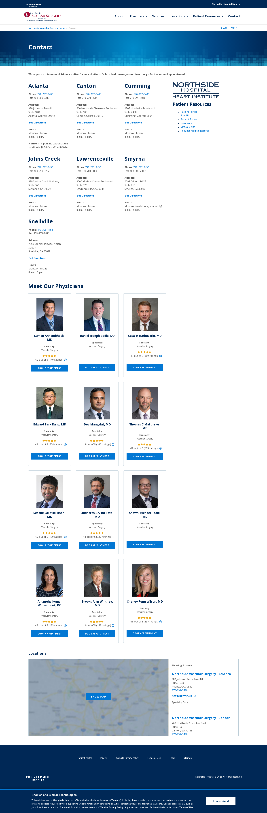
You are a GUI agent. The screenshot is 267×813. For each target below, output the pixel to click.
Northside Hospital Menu (225, 4)
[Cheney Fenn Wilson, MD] (145, 581)
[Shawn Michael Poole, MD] (145, 493)
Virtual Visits (188, 127)
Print (234, 28)
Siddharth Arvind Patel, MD (97, 515)
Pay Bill (185, 115)
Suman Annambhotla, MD (49, 338)
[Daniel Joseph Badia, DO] (97, 315)
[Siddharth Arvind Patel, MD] (97, 493)
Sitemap (188, 757)
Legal (172, 757)
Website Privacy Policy (127, 757)
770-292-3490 (45, 94)
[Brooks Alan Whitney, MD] (97, 581)
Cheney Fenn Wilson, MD (145, 601)
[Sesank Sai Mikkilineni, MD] (49, 493)
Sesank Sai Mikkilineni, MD (49, 515)
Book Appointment (50, 368)
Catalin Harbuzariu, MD (145, 336)
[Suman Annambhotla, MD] (49, 315)
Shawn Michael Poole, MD (145, 515)
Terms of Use (154, 757)
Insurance (186, 123)
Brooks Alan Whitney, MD (97, 603)
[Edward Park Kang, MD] (49, 404)
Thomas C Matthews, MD (144, 426)
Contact (234, 16)
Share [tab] (223, 28)
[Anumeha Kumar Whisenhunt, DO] (49, 581)
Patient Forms (189, 119)
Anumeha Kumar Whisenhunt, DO (50, 603)
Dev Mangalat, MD (97, 424)
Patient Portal (189, 111)
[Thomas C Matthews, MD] (145, 404)
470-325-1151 (45, 229)
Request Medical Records (195, 130)
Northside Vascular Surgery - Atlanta (201, 674)
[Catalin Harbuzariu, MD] (145, 315)
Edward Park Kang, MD (49, 424)
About (119, 16)
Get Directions (182, 696)
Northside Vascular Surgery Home (46, 28)
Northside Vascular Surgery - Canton (201, 718)
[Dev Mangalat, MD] (97, 404)
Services (158, 16)
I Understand (221, 801)
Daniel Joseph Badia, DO (97, 336)
